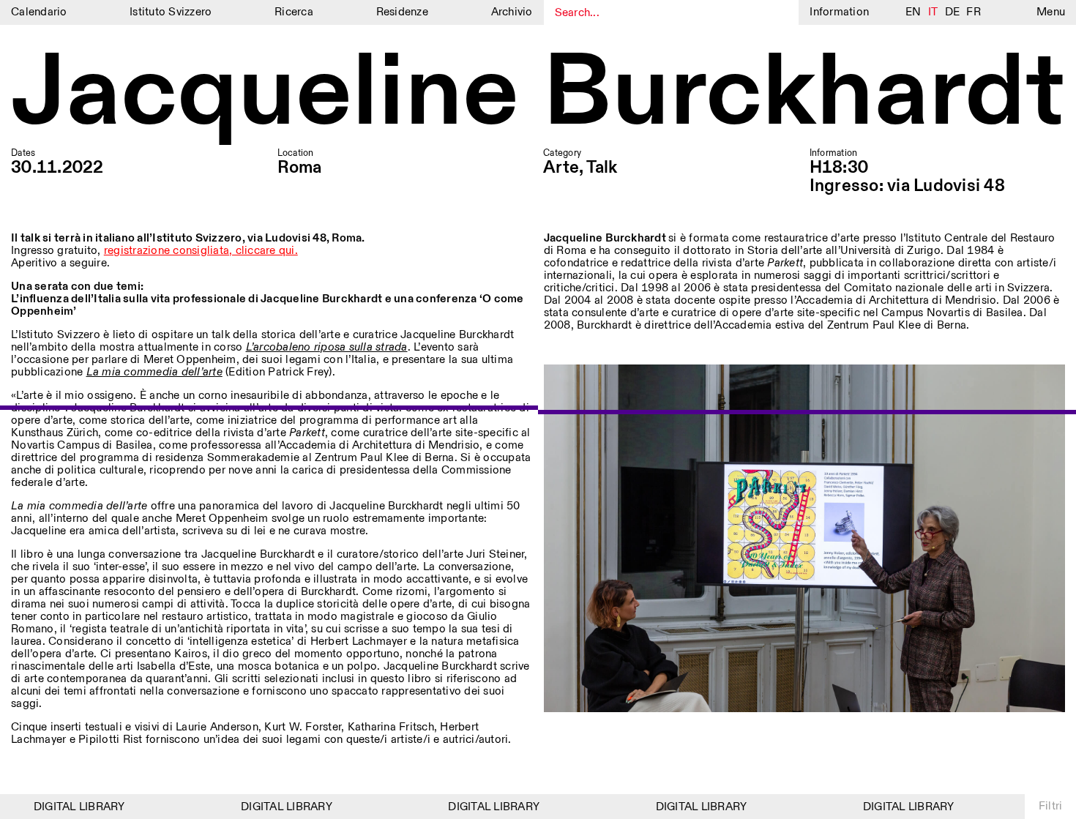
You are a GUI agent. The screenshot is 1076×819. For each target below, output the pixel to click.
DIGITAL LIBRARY (67, 807)
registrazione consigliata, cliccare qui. (201, 251)
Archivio (512, 12)
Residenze (402, 12)
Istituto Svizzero (171, 12)
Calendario (39, 12)
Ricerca (293, 12)
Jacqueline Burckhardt (538, 94)
